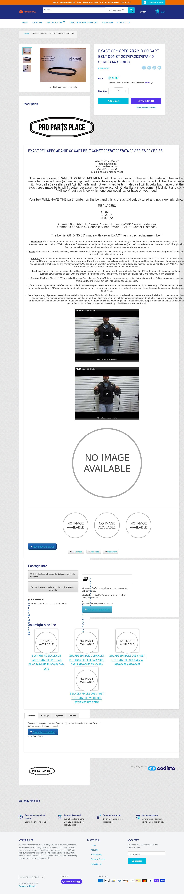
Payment (59, 715)
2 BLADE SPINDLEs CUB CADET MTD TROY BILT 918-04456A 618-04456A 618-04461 (127, 660)
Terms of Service (98, 859)
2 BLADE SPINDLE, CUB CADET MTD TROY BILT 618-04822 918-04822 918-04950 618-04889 (86, 660)
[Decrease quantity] (111, 91)
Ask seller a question (98, 609)
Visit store (94, 551)
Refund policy (96, 864)
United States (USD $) (29, 877)
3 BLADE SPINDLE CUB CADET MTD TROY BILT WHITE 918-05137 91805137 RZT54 (87, 698)
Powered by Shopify (27, 886)
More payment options (146, 107)
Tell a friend (77, 551)
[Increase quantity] (126, 91)
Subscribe (137, 860)
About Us (94, 849)
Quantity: (102, 91)
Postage (45, 715)
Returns (72, 715)
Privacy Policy (96, 854)
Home (93, 845)
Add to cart (113, 100)
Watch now (112, 551)
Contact (31, 715)
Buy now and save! (43, 546)
